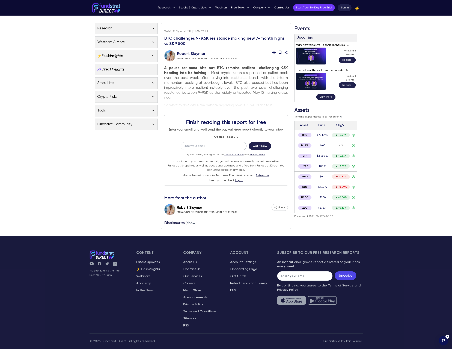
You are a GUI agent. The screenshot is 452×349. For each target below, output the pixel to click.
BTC (304, 135)
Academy (143, 283)
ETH (304, 156)
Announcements (195, 297)
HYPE (305, 166)
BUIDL (304, 145)
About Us (190, 262)
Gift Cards (238, 276)
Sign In (344, 7)
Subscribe (262, 175)
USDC (304, 197)
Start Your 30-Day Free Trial (314, 7)
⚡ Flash (148, 269)
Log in (239, 180)
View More (326, 97)
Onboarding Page (243, 269)
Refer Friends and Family (248, 283)
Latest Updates (148, 262)
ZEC (304, 208)
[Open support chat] (443, 340)
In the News (144, 290)
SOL (304, 187)
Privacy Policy (257, 154)
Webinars (143, 276)
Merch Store (192, 290)
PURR (305, 176)
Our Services (192, 276)
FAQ (233, 290)
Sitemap (189, 318)
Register (347, 60)
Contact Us (191, 269)
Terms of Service (234, 154)
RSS (186, 325)
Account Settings (243, 262)
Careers (189, 283)
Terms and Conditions (199, 311)
